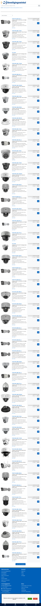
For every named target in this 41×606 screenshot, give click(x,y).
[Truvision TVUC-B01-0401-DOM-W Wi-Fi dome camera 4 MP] (6, 452)
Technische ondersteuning (25, 591)
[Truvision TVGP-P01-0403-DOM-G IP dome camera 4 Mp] (6, 188)
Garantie (2, 577)
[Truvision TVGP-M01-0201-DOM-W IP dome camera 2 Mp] (6, 177)
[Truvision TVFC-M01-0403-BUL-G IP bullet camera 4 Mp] (6, 489)
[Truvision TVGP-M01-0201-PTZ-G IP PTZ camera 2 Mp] (6, 236)
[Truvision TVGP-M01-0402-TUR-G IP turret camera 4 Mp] (6, 100)
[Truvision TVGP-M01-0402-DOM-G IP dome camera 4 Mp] (6, 111)
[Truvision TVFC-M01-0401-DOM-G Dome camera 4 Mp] (6, 212)
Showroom (23, 588)
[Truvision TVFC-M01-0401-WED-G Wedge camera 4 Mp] (6, 295)
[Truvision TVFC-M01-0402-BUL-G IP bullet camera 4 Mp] (6, 343)
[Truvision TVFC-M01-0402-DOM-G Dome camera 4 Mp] (6, 319)
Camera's (20, 7)
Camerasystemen (6, 7)
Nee (35, 598)
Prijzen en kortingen (24, 587)
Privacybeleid (3, 581)
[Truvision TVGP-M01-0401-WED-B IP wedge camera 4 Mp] (6, 409)
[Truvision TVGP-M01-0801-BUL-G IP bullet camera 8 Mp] (6, 376)
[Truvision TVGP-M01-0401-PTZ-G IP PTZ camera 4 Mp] (6, 545)
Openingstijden (4, 572)
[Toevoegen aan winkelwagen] (38, 23)
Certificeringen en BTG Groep (26, 585)
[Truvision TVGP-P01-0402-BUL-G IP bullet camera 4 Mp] (6, 283)
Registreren (23, 571)
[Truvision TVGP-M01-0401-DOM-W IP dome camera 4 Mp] (6, 89)
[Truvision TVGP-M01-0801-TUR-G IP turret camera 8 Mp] (6, 34)
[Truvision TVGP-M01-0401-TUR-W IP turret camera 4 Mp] (6, 67)
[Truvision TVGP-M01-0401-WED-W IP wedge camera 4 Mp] (6, 121)
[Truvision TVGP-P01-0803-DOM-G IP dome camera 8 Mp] (6, 477)
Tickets (22, 574)
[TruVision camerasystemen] (2, 7)
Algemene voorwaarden (5, 580)
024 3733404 (4, 587)
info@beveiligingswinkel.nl (7, 588)
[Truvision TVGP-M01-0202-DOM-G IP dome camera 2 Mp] (6, 431)
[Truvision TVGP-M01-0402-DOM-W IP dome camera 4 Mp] (6, 398)
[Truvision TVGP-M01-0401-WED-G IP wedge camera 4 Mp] (6, 534)
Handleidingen (23, 590)
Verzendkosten (3, 574)
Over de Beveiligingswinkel (5, 571)
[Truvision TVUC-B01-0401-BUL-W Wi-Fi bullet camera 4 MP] (6, 465)
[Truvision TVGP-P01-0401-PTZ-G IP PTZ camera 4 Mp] (6, 501)
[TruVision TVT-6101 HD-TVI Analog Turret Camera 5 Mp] (6, 56)
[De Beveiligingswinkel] (13, 2)
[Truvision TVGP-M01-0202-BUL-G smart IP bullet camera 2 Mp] (6, 556)
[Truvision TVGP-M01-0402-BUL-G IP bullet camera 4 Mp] (6, 224)
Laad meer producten (20, 564)
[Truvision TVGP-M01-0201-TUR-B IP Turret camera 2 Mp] (6, 166)
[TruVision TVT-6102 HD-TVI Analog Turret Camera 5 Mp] (6, 247)
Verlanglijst (23, 575)
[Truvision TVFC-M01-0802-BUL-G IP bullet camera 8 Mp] (6, 331)
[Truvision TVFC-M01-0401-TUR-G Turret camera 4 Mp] (6, 154)
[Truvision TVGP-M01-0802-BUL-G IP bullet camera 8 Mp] (6, 78)
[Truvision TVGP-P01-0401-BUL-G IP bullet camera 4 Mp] (6, 22)
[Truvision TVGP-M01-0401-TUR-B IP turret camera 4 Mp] (6, 45)
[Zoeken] (39, 5)
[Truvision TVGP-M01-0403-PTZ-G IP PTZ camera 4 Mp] (6, 387)
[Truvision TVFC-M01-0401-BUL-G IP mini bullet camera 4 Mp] (6, 354)
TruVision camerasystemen (14, 7)
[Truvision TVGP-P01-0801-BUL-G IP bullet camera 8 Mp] (6, 271)
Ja (29, 598)
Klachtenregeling (4, 578)
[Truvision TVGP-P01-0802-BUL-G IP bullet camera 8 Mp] (6, 200)
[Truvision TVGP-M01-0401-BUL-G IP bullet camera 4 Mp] (6, 143)
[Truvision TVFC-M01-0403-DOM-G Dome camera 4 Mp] (6, 307)
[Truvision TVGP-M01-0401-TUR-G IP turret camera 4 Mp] (6, 132)
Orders (22, 572)
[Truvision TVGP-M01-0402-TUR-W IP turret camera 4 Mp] (6, 524)
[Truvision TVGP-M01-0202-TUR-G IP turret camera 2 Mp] (6, 420)
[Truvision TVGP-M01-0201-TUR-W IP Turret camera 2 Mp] (6, 442)
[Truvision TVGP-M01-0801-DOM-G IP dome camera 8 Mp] (6, 513)
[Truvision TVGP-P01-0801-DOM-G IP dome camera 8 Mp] (6, 259)
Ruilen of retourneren (5, 575)
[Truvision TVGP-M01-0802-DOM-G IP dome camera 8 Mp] (6, 365)
